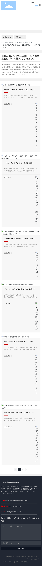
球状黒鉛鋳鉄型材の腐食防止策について (18, 342)
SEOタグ (34, 557)
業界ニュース (20, 37)
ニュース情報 (18, 42)
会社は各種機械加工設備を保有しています (19, 90)
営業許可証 (24, 562)
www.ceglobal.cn (14, 562)
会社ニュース (7, 37)
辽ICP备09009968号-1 (33, 559)
